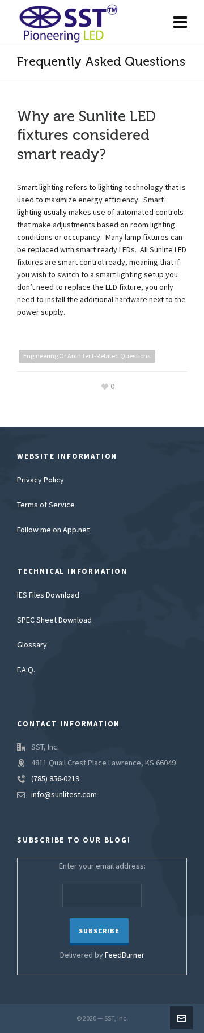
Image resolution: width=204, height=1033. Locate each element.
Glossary (32, 645)
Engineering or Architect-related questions (87, 356)
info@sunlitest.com (64, 794)
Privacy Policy (40, 480)
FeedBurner (124, 955)
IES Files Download (48, 595)
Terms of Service (46, 505)
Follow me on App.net (53, 530)
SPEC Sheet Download (54, 620)
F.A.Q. (26, 670)
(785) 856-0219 (55, 779)
